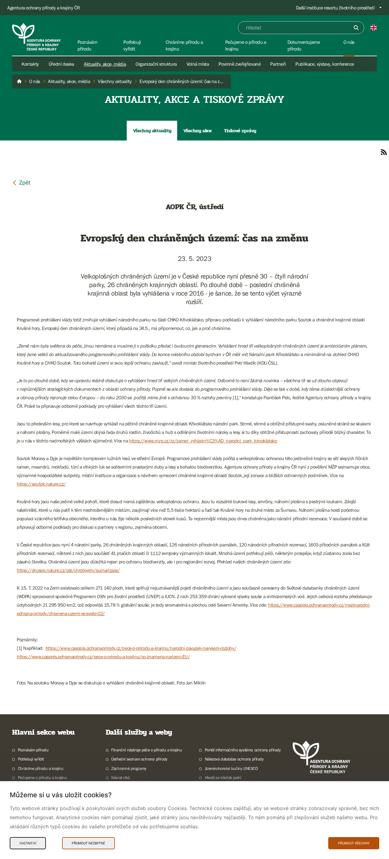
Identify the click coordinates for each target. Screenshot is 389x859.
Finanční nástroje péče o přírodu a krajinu (146, 749)
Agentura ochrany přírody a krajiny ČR (43, 7)
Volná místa (198, 64)
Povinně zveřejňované (239, 64)
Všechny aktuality (152, 130)
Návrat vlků (120, 777)
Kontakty (30, 64)
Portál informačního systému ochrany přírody (243, 749)
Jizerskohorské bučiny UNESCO (231, 768)
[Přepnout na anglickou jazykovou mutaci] (373, 27)
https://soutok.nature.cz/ (41, 484)
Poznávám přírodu (33, 749)
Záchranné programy (128, 768)
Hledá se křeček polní (223, 777)
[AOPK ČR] (19, 81)
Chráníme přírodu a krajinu (40, 768)
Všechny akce (197, 130)
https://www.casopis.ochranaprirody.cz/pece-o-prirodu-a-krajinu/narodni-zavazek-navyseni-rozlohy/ (141, 648)
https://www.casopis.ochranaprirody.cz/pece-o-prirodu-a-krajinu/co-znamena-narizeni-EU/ (103, 656)
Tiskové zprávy (240, 130)
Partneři (278, 64)
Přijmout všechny (354, 843)
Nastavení (27, 843)
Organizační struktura (156, 64)
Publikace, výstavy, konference (324, 64)
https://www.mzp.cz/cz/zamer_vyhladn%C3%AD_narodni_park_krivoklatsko (203, 440)
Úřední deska (61, 64)
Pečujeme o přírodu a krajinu (42, 777)
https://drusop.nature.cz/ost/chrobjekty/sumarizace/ (68, 570)
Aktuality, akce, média (105, 64)
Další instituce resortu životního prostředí (335, 7)
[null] (21, 182)
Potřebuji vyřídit (31, 759)
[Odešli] (356, 28)
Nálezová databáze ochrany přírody (234, 759)
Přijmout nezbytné (88, 843)
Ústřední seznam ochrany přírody (139, 759)
